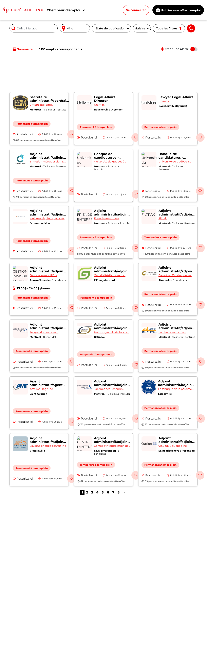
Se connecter (136, 10)
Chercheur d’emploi (63, 10)
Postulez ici (25, 134)
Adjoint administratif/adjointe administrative (48, 157)
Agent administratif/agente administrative (47, 384)
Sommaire (25, 49)
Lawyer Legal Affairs (175, 97)
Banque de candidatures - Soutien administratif (106, 159)
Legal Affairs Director (104, 99)
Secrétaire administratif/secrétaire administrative (50, 100)
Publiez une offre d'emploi (181, 10)
